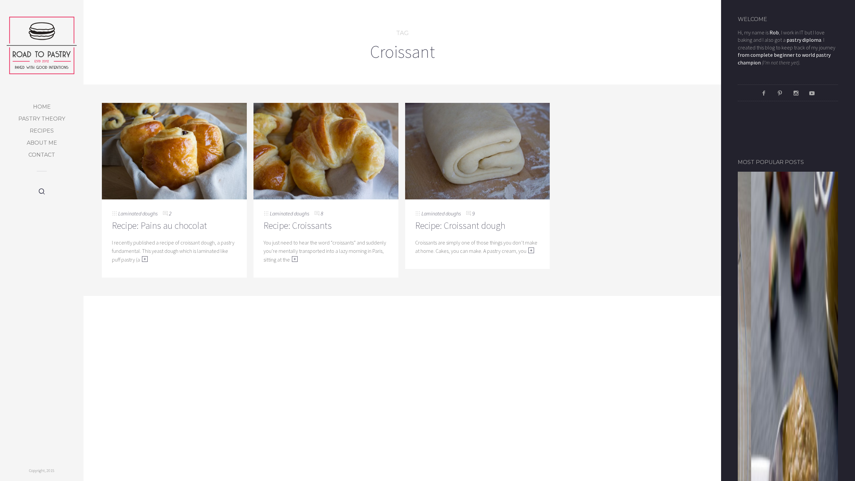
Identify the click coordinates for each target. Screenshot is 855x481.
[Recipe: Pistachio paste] (788, 421)
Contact (41, 155)
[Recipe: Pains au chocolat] (174, 150)
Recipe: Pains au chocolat (159, 225)
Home (42, 107)
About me (42, 143)
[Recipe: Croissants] (325, 150)
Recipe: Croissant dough (460, 225)
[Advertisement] (777, 130)
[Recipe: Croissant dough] (477, 150)
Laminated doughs (138, 213)
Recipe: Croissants (298, 225)
